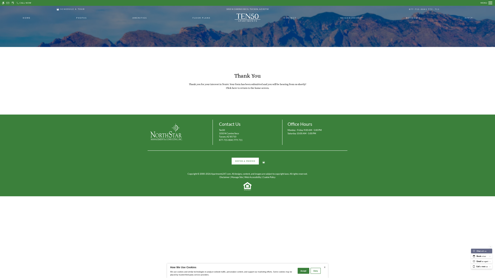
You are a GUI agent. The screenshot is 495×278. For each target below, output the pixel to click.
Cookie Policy (269, 177)
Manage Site (237, 177)
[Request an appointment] (12, 3)
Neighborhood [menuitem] (351, 18)
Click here (231, 88)
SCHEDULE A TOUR (72, 9)
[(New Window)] (58, 9)
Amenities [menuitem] (140, 18)
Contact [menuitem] (290, 18)
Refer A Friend (245, 161)
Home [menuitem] (27, 18)
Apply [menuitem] (469, 18)
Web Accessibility (252, 177)
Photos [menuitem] (81, 18)
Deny (315, 271)
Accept (303, 271)
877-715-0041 (424, 9)
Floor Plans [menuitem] (202, 18)
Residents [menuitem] (413, 18)
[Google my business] (263, 163)
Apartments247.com (221, 173)
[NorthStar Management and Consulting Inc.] (166, 132)
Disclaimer (225, 177)
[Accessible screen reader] (3, 3)
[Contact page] (7, 3)
